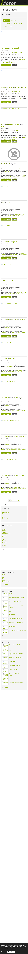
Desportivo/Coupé (9, 366)
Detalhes (15, 64)
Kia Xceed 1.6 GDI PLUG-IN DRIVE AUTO (12, 125)
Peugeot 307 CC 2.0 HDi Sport (16, 622)
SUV (6, 55)
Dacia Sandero (6, 203)
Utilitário (7, 405)
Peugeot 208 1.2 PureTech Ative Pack (13, 437)
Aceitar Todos (11, 951)
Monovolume (5, 535)
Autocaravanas (8, 23)
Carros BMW (18, 91)
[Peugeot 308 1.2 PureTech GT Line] (14, 466)
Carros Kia (17, 130)
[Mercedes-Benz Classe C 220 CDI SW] (5, 632)
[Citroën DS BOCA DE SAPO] (5, 603)
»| (18, 500)
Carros (7, 20)
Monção (23, 175)
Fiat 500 (11, 593)
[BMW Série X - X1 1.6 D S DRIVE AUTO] (14, 77)
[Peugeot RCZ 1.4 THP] (14, 349)
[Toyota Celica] (5, 628)
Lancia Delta (12, 614)
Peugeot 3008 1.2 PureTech (10, 48)
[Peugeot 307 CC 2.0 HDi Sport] (5, 623)
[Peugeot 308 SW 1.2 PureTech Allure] (14, 310)
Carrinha (7, 327)
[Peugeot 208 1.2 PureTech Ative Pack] (14, 427)
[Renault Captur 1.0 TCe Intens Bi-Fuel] (5, 611)
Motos (15, 23)
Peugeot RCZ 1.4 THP (8, 359)
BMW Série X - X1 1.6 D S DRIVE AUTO (13, 87)
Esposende (22, 59)
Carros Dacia (10, 207)
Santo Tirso (18, 98)
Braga (7, 61)
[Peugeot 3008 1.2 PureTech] (14, 38)
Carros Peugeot (18, 52)
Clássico (4, 532)
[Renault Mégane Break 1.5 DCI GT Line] (5, 619)
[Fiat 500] (5, 594)
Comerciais (13, 20)
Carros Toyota (18, 168)
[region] (14, 948)
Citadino (7, 134)
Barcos (20, 23)
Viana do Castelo (10, 176)
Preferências (3, 951)
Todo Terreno (5, 540)
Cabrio (3, 527)
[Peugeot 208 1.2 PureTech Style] (14, 388)
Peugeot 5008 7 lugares (9, 242)
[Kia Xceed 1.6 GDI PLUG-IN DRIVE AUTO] (14, 115)
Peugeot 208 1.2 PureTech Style (11, 398)
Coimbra (4, 575)
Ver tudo (6, 545)
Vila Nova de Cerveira (19, 214)
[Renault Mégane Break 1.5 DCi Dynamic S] (5, 607)
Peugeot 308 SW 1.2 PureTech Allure (13, 320)
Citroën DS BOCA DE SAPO (15, 601)
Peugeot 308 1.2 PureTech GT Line (12, 476)
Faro (3, 577)
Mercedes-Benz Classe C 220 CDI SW (17, 630)
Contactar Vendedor (6, 64)
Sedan (3, 538)
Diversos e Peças (8, 26)
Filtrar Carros (7, 14)
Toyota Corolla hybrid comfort (11, 164)
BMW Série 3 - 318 (7, 281)
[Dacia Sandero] (14, 193)
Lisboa (3, 578)
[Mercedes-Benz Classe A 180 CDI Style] (5, 599)
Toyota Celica (12, 626)
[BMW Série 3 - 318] (14, 271)
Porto (2, 100)
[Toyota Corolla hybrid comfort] (14, 154)
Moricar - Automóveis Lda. (12, 100)
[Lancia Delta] (5, 615)
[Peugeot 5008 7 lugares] (14, 232)
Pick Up (4, 536)
